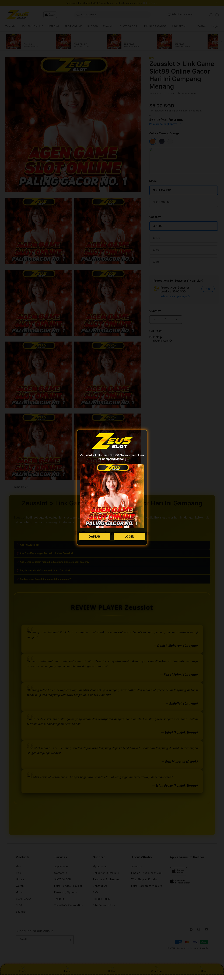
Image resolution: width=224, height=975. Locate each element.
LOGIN (129, 536)
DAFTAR (94, 536)
